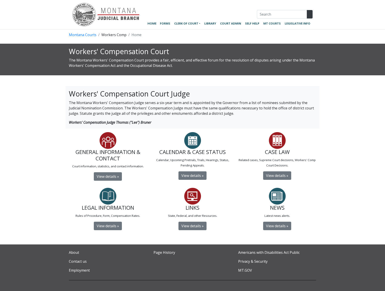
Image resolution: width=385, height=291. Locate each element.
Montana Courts (82, 34)
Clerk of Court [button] (186, 23)
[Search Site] (310, 14)
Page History (164, 252)
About (74, 252)
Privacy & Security (253, 261)
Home (151, 23)
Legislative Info (297, 23)
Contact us (78, 261)
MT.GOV (245, 270)
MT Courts (272, 23)
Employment (79, 270)
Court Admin (230, 23)
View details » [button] (277, 225)
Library (210, 23)
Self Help (252, 23)
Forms (165, 23)
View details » (108, 176)
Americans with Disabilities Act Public (269, 252)
